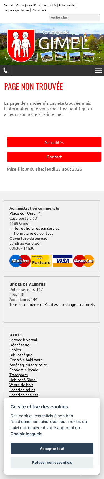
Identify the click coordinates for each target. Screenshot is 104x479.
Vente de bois (21, 384)
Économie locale (23, 369)
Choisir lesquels (26, 433)
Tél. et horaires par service (37, 228)
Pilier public (67, 5)
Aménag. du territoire (28, 364)
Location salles (22, 389)
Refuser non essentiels (52, 462)
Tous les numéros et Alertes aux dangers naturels (52, 304)
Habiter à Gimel (23, 379)
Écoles (15, 349)
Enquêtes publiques (16, 10)
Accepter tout (52, 448)
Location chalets (23, 394)
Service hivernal (23, 339)
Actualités (49, 5)
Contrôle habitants (25, 359)
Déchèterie (19, 344)
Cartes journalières (28, 5)
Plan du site (39, 10)
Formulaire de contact (33, 232)
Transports (18, 374)
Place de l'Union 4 (25, 213)
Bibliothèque (20, 354)
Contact (9, 5)
